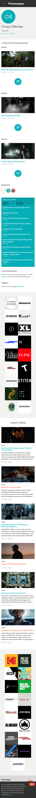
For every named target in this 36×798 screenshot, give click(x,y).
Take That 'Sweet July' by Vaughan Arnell (16, 207)
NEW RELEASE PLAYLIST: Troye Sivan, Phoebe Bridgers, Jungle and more (18, 253)
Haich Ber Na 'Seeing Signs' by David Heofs (16, 247)
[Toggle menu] (3, 3)
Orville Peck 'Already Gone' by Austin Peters (17, 630)
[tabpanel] (18, 236)
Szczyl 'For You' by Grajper (11, 487)
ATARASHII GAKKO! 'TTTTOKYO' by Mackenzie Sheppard (14, 526)
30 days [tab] (12, 203)
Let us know (20, 286)
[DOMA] (13, 190)
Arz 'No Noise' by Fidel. (10, 115)
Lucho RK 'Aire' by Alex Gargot (13, 229)
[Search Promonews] (32, 3)
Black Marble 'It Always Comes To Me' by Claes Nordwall (18, 261)
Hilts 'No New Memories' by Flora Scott (17, 70)
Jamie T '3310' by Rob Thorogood (13, 564)
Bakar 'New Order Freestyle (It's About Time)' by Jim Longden (17, 241)
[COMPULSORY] (3, 190)
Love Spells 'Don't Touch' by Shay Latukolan (17, 224)
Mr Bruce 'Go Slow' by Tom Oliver (13, 593)
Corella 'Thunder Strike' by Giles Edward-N (16, 234)
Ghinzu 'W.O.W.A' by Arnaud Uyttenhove (16, 218)
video (3, 445)
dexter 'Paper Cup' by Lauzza (13, 161)
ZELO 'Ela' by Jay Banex (10, 213)
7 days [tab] (5, 203)
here (11, 795)
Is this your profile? (8, 33)
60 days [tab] (19, 203)
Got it (32, 784)
